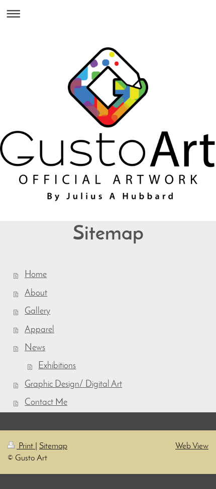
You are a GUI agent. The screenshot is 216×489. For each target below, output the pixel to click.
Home (36, 275)
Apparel (39, 330)
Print (26, 446)
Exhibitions (57, 366)
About (36, 293)
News (35, 348)
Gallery (37, 311)
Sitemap (53, 446)
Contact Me (46, 402)
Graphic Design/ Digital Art (73, 384)
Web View (191, 446)
